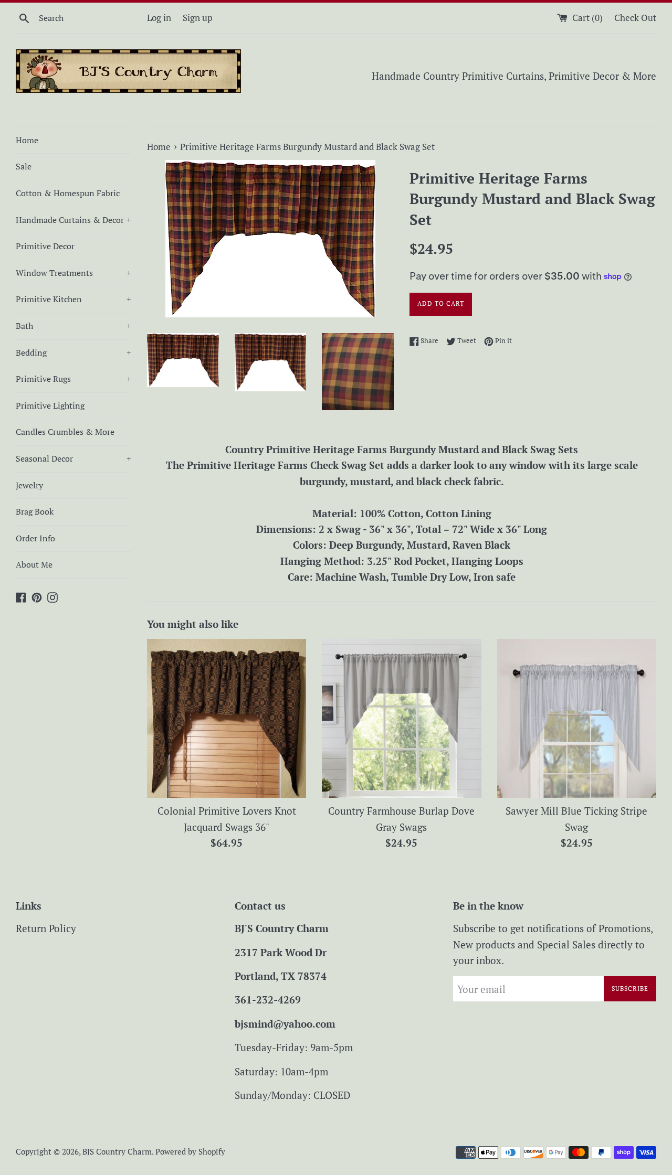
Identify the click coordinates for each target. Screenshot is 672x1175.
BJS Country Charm (117, 1151)
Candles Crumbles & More (65, 431)
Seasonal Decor (73, 458)
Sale (24, 166)
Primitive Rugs (73, 378)
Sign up (198, 18)
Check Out (635, 18)
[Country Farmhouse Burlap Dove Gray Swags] (401, 718)
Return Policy (46, 928)
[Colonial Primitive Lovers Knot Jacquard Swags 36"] (226, 718)
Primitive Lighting (50, 405)
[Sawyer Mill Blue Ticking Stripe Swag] (576, 718)
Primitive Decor (45, 246)
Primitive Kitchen (73, 299)
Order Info (35, 538)
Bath (73, 326)
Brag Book (35, 511)
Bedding (73, 352)
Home (27, 140)
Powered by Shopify (190, 1151)
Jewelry (29, 485)
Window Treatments (73, 273)
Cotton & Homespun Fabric (68, 193)
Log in (159, 18)
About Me (34, 564)
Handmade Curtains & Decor (73, 220)
